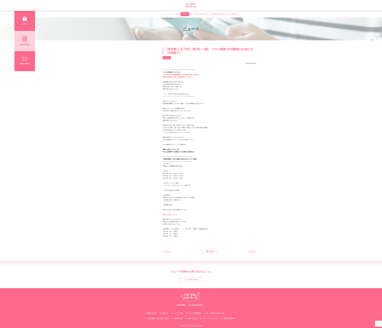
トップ (166, 14)
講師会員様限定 (229, 318)
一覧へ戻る (209, 251)
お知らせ (185, 14)
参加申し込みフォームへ (170, 214)
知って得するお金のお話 (198, 14)
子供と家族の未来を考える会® (191, 5)
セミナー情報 (175, 14)
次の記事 (251, 251)
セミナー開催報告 (194, 313)
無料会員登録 (151, 313)
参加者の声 (234, 14)
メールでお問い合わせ (191, 279)
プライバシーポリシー (210, 318)
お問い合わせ (192, 318)
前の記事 (168, 251)
